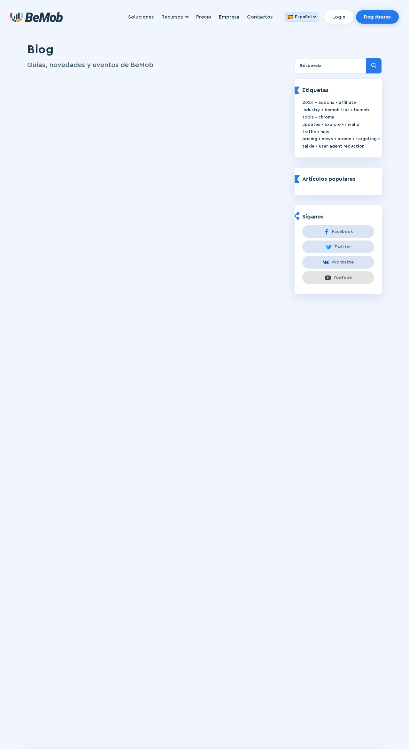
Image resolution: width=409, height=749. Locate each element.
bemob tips (337, 110)
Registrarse (377, 16)
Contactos (260, 16)
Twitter (342, 247)
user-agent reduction (342, 146)
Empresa (229, 16)
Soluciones (141, 16)
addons (326, 102)
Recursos (172, 16)
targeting (366, 139)
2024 (308, 102)
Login (338, 16)
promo (344, 139)
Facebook (342, 231)
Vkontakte (342, 262)
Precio (203, 16)
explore (333, 124)
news (327, 139)
